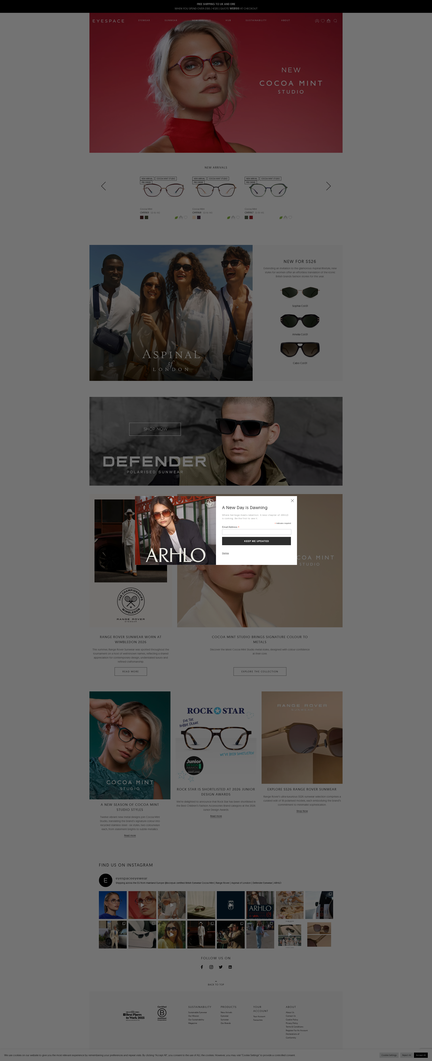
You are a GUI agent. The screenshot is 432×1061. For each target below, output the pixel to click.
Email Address (230, 527)
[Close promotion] (292, 500)
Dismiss (225, 553)
